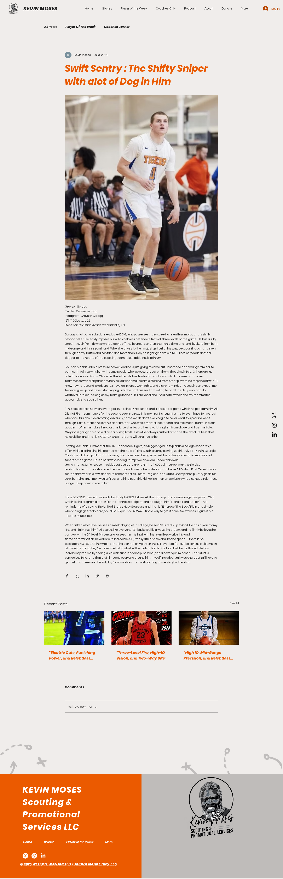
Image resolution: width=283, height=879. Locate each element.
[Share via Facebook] (67, 576)
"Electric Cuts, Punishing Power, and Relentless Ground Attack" (72, 655)
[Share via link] (97, 576)
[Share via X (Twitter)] (77, 576)
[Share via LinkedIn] (87, 576)
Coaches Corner (117, 27)
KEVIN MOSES (40, 8)
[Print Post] (107, 576)
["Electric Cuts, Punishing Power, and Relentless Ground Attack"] (74, 628)
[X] (274, 415)
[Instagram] (274, 425)
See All (234, 603)
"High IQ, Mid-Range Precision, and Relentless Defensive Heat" (207, 655)
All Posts (50, 27)
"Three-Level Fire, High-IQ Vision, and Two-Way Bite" (141, 655)
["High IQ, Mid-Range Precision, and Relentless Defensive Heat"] (209, 628)
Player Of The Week (80, 27)
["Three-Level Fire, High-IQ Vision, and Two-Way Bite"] (141, 628)
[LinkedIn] (274, 435)
